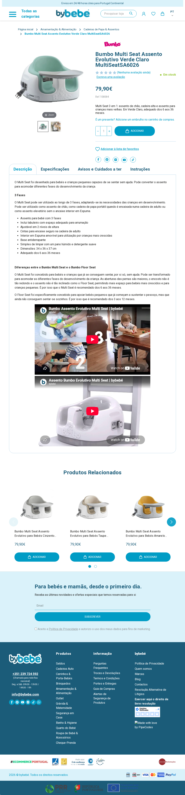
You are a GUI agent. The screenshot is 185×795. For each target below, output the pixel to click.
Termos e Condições (106, 678)
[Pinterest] (107, 159)
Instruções (140, 169)
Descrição (23, 169)
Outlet (60, 698)
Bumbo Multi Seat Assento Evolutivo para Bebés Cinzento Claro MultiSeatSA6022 (34, 534)
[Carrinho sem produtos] (163, 14)
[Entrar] (144, 14)
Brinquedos (63, 683)
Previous (13, 521)
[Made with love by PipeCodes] (146, 725)
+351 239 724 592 (25, 674)
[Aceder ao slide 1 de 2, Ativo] (89, 566)
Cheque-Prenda (66, 742)
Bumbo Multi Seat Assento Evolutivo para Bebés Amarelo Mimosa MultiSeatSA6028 (145, 534)
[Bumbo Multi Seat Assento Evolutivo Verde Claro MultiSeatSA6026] (55, 126)
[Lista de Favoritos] (153, 14)
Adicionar (137, 130)
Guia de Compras (104, 689)
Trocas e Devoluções (106, 673)
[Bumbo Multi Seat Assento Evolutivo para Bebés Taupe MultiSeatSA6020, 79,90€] (92, 507)
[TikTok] (133, 159)
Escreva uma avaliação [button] (110, 77)
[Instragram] (115, 159)
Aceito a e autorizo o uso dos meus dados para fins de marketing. (94, 629)
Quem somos (143, 668)
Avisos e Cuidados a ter (100, 169)
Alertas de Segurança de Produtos (102, 698)
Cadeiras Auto (65, 668)
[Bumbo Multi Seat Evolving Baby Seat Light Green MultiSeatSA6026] (43, 126)
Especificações (55, 169)
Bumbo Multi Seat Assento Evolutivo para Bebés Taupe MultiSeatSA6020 (88, 534)
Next (171, 521)
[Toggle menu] (14, 14)
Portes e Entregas (104, 683)
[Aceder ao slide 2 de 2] (95, 566)
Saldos (60, 663)
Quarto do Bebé (66, 728)
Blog (138, 679)
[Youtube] (124, 160)
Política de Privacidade (63, 629)
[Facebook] (98, 159)
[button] (92, 788)
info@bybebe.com (25, 694)
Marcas (139, 674)
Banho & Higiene (66, 722)
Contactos (141, 684)
